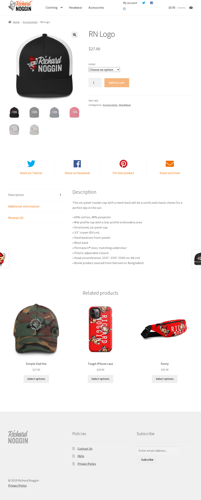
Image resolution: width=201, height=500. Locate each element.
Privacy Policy (87, 464)
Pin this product (123, 173)
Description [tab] (16, 195)
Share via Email (170, 173)
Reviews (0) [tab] (15, 218)
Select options (36, 379)
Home (16, 22)
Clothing (52, 7)
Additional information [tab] (23, 206)
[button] (74, 35)
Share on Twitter (31, 173)
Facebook (151, 3)
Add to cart (117, 82)
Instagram (124, 9)
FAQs (81, 456)
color (92, 64)
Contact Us (85, 448)
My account (130, 3)
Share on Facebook (77, 173)
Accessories (96, 7)
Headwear (75, 7)
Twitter (144, 3)
